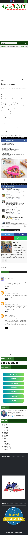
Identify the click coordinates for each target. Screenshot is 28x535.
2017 (3, 438)
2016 (3, 440)
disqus (14, 272)
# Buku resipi (8, 230)
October (6, 446)
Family (19, 46)
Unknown (8, 292)
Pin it (9, 238)
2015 (3, 441)
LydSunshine (9, 278)
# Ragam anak (16, 230)
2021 (3, 432)
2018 (3, 437)
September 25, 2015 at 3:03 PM (12, 304)
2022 (3, 430)
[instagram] (13, 1)
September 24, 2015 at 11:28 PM (12, 293)
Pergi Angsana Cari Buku (8, 47)
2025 (3, 426)
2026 (3, 424)
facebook (22, 272)
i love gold (5, 449)
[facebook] (11, 1)
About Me (5, 407)
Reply (7, 288)
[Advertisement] (14, 27)
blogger (5, 272)
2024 (3, 427)
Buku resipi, (19, 88)
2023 (3, 429)
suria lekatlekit (9, 315)
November (6, 444)
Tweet (9, 234)
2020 (3, 433)
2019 (3, 435)
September (6, 448)
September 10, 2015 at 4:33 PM (12, 279)
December (6, 443)
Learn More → (12, 416)
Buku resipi (8, 79)
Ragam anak (16, 79)
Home (2, 79)
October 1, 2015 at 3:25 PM (11, 316)
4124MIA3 (8, 303)
